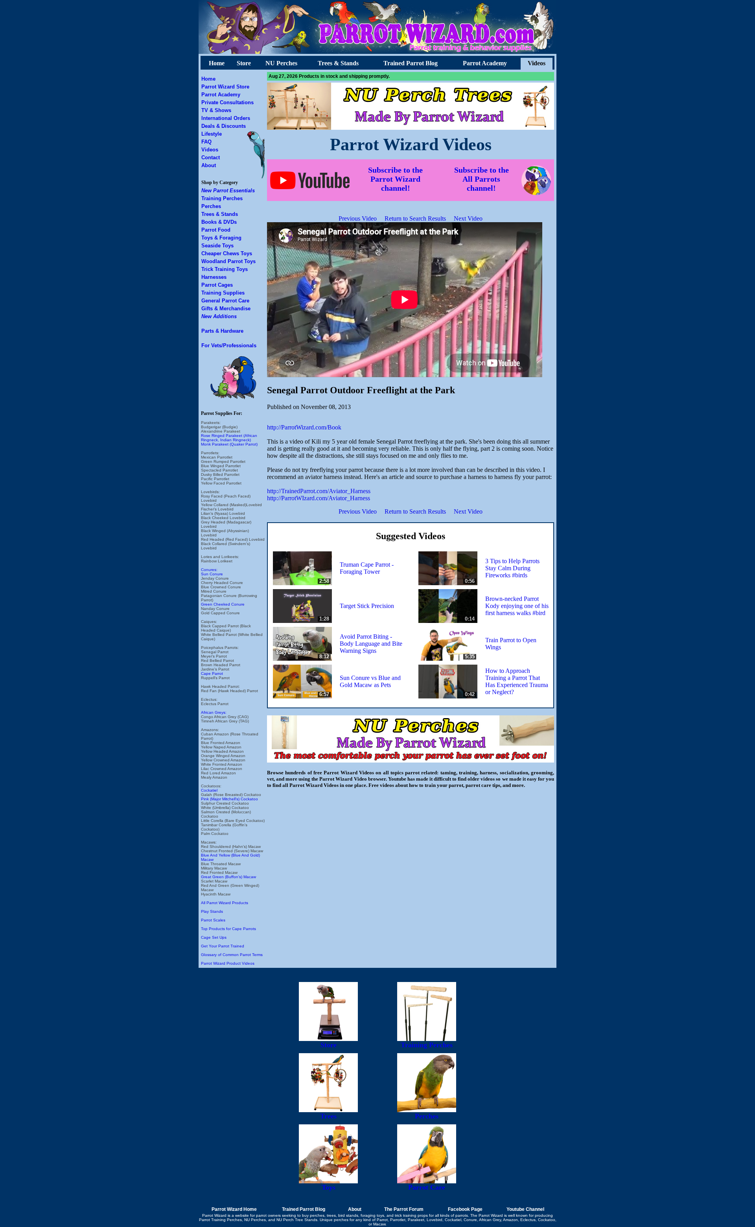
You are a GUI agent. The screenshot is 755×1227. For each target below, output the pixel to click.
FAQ (206, 142)
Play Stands (212, 911)
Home (217, 63)
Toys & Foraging (221, 238)
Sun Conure (212, 574)
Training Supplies (223, 293)
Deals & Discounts (223, 126)
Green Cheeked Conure (223, 604)
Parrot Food (215, 230)
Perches (211, 206)
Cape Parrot (212, 673)
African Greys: (213, 712)
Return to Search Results (415, 218)
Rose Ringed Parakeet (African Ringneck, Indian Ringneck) (229, 437)
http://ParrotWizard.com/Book (304, 427)
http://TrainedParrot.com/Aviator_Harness (318, 491)
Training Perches (222, 198)
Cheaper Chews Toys (226, 253)
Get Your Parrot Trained (222, 946)
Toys (328, 1187)
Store (244, 63)
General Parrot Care (225, 301)
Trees (328, 1116)
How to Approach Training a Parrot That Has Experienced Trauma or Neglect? (516, 681)
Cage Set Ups (213, 937)
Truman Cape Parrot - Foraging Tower (367, 568)
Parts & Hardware (222, 331)
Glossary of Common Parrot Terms (232, 954)
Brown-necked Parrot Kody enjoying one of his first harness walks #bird (517, 605)
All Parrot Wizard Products (224, 903)
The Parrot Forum (404, 1209)
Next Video (468, 218)
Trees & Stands (338, 63)
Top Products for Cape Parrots (228, 929)
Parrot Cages (217, 285)
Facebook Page (465, 1209)
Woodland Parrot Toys (228, 261)
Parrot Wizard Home (234, 1209)
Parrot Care (426, 1187)
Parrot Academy (485, 63)
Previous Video (358, 218)
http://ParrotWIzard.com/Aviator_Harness (318, 498)
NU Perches (281, 63)
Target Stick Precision (367, 605)
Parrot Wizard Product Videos (227, 963)
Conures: (209, 569)
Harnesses (213, 277)
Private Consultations (227, 102)
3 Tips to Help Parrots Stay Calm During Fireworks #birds (512, 568)
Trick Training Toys (224, 269)
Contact (210, 157)
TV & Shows (216, 110)
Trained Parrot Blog (410, 63)
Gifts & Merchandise (225, 308)
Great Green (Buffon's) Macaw (228, 877)
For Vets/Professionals (228, 345)
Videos (536, 63)
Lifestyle (211, 134)
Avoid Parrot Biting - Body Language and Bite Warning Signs (371, 643)
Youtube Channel (525, 1209)
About (208, 165)
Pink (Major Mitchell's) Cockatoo (229, 799)
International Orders (225, 118)
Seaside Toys (217, 246)
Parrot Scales (213, 920)
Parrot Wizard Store (225, 87)
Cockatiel (209, 790)
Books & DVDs (219, 222)
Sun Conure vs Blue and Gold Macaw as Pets (370, 681)
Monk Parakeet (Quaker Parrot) (229, 444)
